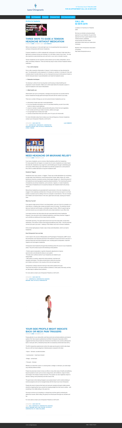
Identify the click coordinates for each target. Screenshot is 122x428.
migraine (28, 280)
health (27, 407)
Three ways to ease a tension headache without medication (45, 40)
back (30, 405)
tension (32, 128)
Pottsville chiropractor (45, 126)
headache (28, 126)
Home (28, 17)
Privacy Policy (92, 424)
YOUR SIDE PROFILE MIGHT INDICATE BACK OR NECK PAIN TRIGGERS (46, 330)
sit (34, 408)
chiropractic (40, 125)
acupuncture (32, 125)
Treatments (45, 17)
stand (37, 408)
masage (33, 126)
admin (32, 43)
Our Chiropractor (36, 17)
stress (27, 128)
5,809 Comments (48, 43)
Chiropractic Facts (54, 17)
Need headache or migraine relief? (48, 155)
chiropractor (47, 125)
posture (43, 407)
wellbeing (42, 408)
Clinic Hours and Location (68, 17)
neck (36, 407)
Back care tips (36, 123)
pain (37, 126)
